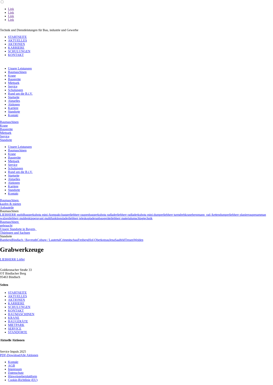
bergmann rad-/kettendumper (210, 214)
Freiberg (83, 240)
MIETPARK (16, 325)
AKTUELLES (17, 40)
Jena (112, 240)
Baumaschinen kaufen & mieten (10, 202)
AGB (11, 365)
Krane (12, 75)
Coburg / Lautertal (48, 240)
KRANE (13, 317)
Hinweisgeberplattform (22, 376)
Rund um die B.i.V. (20, 93)
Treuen (129, 240)
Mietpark (13, 83)
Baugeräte (14, 79)
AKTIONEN (16, 44)
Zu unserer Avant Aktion (22, 26)
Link (11, 9)
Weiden (138, 240)
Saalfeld (120, 240)
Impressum (15, 369)
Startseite (13, 97)
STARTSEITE (17, 37)
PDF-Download (10, 355)
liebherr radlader (127, 214)
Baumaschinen (17, 72)
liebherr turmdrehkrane (177, 214)
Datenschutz (16, 372)
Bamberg (6, 240)
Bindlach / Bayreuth (24, 240)
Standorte (14, 111)
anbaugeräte (103, 218)
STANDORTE (17, 332)
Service (12, 86)
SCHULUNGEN (19, 51)
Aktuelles (14, 100)
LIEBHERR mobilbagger (16, 214)
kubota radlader (107, 214)
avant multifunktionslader (53, 218)
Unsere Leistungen (20, 68)
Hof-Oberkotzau (98, 240)
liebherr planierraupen (243, 214)
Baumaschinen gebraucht (9, 223)
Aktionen (14, 104)
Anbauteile (7, 207)
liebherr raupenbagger (84, 214)
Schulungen (15, 90)
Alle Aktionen (29, 355)
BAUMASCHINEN (21, 314)
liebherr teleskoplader (82, 218)
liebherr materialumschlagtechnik (131, 218)
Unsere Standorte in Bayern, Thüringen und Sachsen (18, 230)
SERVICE (14, 328)
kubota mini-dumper (150, 214)
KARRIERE (16, 47)
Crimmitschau (69, 240)
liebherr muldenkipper (23, 218)
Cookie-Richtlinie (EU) (23, 380)
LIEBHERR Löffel (12, 259)
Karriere (13, 108)
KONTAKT (16, 55)
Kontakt (13, 115)
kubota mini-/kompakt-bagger (51, 214)
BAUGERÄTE (18, 321)
